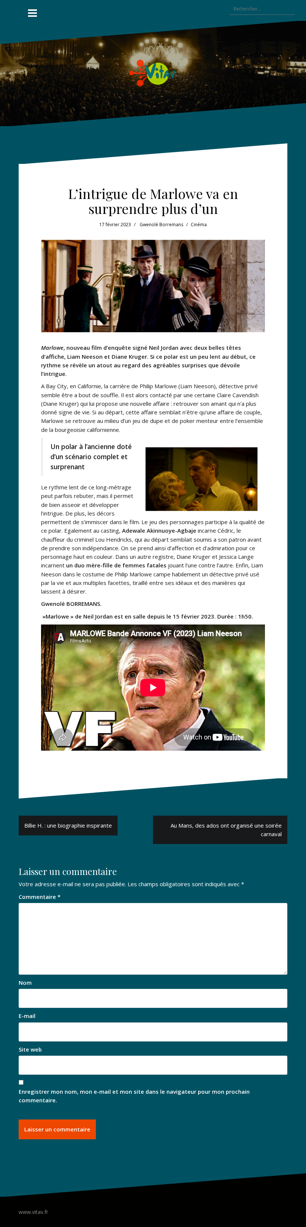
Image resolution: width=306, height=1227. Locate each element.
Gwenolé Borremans (161, 224)
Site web (30, 1049)
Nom (25, 982)
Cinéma (199, 224)
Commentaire (39, 896)
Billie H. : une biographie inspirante (68, 825)
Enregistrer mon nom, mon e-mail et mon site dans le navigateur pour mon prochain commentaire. (134, 1096)
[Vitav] (153, 73)
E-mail (27, 1015)
